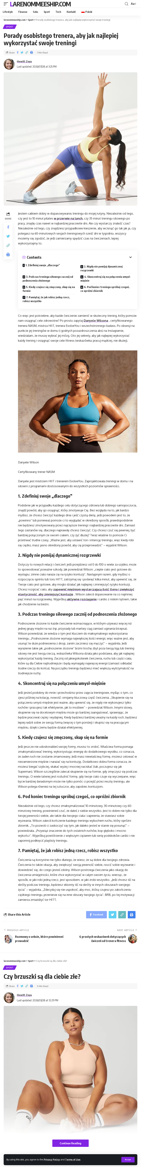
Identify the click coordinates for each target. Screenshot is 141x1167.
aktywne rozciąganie (82, 599)
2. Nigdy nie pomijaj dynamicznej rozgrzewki (101, 268)
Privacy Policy (52, 1159)
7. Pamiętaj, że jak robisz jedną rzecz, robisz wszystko (46, 299)
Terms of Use (72, 1159)
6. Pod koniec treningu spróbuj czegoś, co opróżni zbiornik (105, 288)
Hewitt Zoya (24, 61)
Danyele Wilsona (96, 320)
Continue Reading (70, 1143)
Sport (10, 27)
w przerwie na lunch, (68, 218)
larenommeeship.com (40, 4)
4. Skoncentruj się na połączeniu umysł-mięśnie (105, 278)
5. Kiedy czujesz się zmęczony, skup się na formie (49, 288)
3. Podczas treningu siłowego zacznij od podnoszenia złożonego (48, 278)
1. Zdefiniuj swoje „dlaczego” (43, 265)
